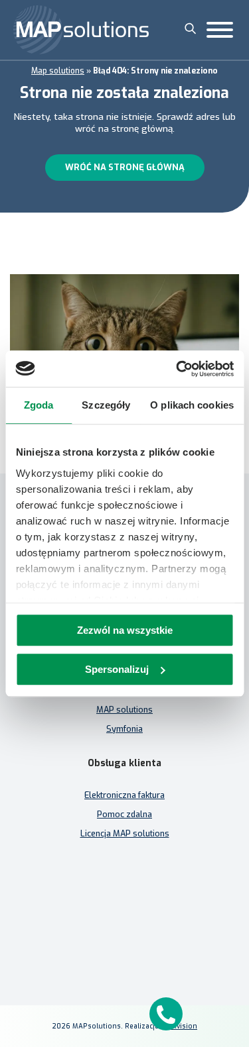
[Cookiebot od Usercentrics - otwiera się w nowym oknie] (177, 368)
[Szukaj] (191, 28)
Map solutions (57, 71)
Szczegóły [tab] (106, 405)
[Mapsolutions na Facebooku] (93, 943)
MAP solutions (124, 709)
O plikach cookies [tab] (192, 405)
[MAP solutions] (81, 29)
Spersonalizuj (117, 669)
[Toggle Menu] (220, 30)
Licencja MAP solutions (124, 833)
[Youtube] (156, 943)
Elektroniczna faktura (124, 795)
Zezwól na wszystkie (125, 630)
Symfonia (124, 728)
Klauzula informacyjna (124, 899)
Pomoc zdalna (124, 814)
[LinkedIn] (124, 943)
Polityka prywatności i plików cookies (124, 918)
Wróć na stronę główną (125, 167)
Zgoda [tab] (39, 405)
